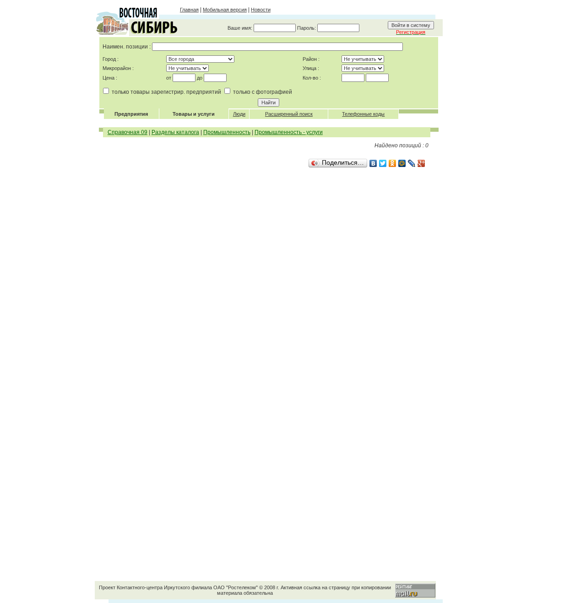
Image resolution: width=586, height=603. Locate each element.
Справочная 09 (127, 132)
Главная (189, 9)
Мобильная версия (225, 9)
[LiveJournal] (412, 163)
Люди (239, 114)
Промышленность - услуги (289, 132)
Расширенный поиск (289, 114)
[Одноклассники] (392, 163)
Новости (261, 9)
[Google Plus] (421, 163)
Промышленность (226, 132)
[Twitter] (383, 163)
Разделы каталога (175, 132)
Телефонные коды (363, 114)
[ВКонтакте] (373, 163)
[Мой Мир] (402, 163)
